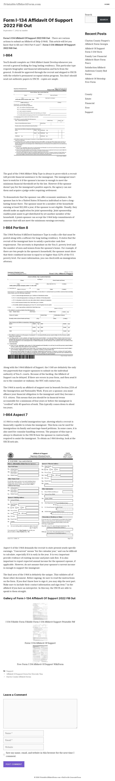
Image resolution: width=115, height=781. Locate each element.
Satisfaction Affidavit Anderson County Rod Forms (96, 71)
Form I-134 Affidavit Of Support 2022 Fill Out (26, 38)
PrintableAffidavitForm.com (22, 4)
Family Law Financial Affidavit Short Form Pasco (96, 60)
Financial (89, 103)
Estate (88, 98)
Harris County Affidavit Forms (18, 677)
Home (107, 4)
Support (9, 671)
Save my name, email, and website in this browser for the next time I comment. (40, 754)
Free (87, 107)
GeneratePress (75, 777)
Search (88, 14)
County (88, 94)
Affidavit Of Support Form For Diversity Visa (24, 674)
